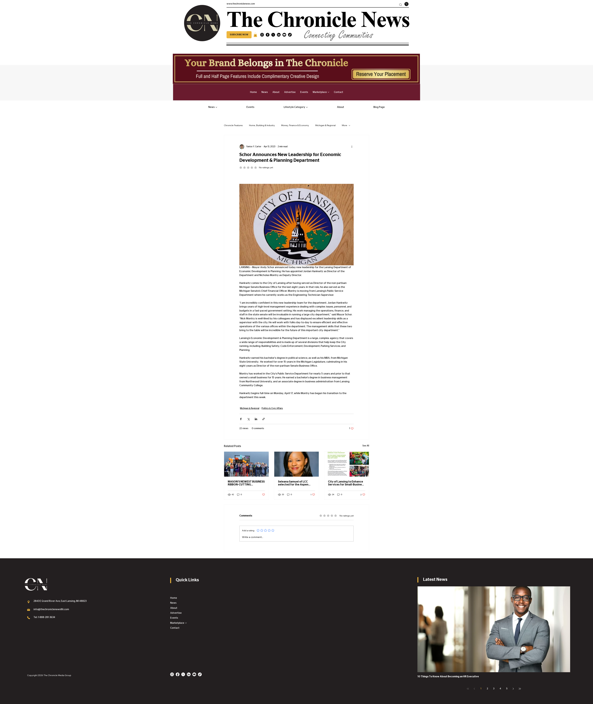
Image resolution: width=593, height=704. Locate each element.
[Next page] (513, 688)
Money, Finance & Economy (295, 125)
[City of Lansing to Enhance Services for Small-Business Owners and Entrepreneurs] (346, 464)
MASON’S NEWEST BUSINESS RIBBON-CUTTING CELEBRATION (246, 483)
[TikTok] (290, 35)
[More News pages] (216, 107)
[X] (273, 35)
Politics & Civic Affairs (272, 408)
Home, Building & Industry (262, 125)
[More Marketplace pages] (328, 92)
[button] (239, 34)
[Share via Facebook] (240, 419)
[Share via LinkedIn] (255, 419)
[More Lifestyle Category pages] (307, 107)
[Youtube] (284, 35)
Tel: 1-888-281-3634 (44, 617)
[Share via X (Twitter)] (248, 419)
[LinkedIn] (279, 35)
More (344, 125)
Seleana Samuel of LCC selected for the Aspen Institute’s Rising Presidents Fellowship (296, 483)
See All (365, 446)
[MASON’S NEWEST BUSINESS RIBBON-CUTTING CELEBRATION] (246, 464)
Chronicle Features (233, 125)
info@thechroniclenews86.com (51, 609)
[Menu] (406, 4)
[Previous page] (474, 688)
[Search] (400, 4)
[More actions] (352, 146)
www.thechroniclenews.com (241, 4)
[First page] (468, 688)
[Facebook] (267, 35)
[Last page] (520, 688)
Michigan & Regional (325, 125)
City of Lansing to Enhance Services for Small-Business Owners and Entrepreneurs (346, 483)
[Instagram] (262, 35)
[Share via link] (263, 419)
